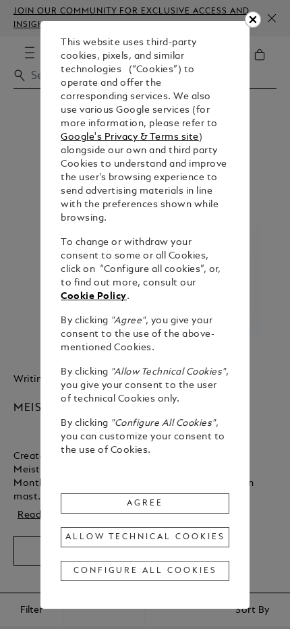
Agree (145, 503)
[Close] (253, 19)
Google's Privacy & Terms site (130, 137)
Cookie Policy (94, 296)
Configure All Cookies (145, 571)
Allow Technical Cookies (145, 537)
